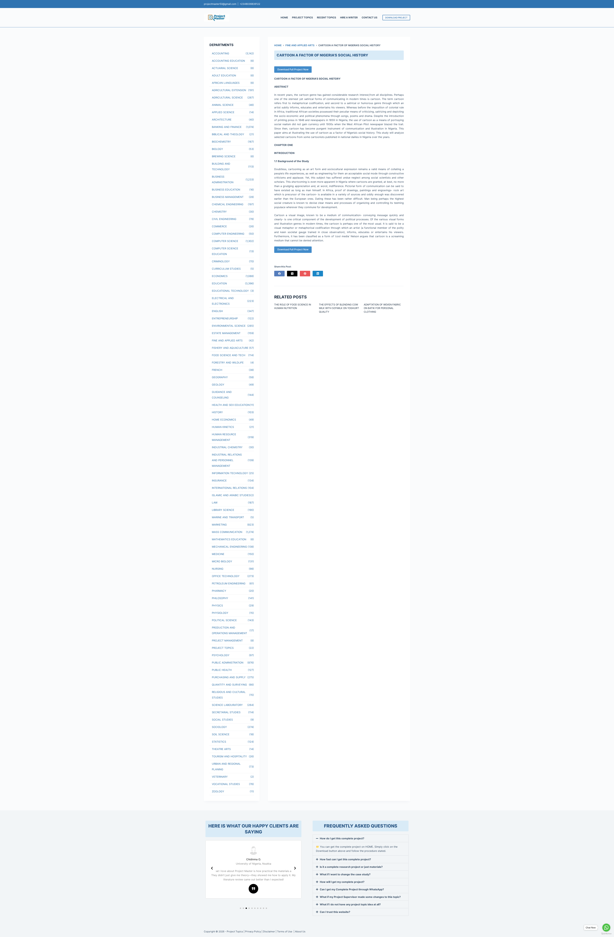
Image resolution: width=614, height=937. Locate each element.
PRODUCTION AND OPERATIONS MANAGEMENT (229, 630)
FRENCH (217, 369)
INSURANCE (219, 480)
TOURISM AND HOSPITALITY (229, 756)
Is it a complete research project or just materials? (351, 866)
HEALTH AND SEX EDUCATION (231, 404)
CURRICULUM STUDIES (226, 268)
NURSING (217, 568)
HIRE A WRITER (349, 17)
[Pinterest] (305, 273)
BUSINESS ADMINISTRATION (222, 179)
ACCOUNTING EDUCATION (228, 60)
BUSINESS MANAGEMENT (228, 197)
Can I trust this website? (335, 912)
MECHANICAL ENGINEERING (229, 546)
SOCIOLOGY (219, 727)
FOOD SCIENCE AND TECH (228, 355)
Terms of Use (285, 931)
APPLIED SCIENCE (223, 112)
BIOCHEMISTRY (221, 141)
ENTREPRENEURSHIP (225, 318)
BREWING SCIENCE (224, 156)
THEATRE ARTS (221, 749)
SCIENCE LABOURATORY (227, 705)
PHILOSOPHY (220, 598)
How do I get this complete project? (342, 838)
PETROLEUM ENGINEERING (228, 583)
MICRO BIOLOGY (222, 561)
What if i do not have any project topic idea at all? (350, 904)
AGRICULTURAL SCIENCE (227, 97)
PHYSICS (217, 605)
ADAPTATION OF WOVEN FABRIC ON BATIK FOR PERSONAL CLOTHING (382, 308)
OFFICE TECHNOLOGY (226, 576)
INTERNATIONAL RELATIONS (229, 487)
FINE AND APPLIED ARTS (227, 340)
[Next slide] (295, 868)
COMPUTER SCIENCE (225, 241)
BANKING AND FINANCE (227, 127)
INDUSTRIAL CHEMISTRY (227, 447)
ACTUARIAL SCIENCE (225, 68)
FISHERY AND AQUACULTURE (230, 347)
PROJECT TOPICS (302, 17)
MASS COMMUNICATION (227, 532)
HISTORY (217, 412)
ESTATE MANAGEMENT (226, 333)
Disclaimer (269, 931)
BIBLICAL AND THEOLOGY (228, 134)
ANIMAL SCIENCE (223, 104)
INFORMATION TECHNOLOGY (230, 473)
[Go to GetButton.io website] (606, 934)
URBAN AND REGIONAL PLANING (226, 766)
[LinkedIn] (318, 273)
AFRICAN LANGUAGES (226, 82)
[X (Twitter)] (292, 273)
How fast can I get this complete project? (345, 859)
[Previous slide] (212, 868)
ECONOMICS (220, 276)
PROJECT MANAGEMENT (227, 640)
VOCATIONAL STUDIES (226, 784)
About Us (300, 931)
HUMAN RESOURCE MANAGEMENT (224, 437)
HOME (284, 17)
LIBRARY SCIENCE (223, 509)
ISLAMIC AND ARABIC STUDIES (231, 495)
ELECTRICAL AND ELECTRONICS (223, 301)
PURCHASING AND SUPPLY (229, 677)
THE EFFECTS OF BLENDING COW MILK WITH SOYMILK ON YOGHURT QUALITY (339, 308)
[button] (240, 908)
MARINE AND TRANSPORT (228, 517)
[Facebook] (279, 273)
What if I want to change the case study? (345, 874)
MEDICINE (218, 554)
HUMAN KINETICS (223, 427)
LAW (214, 502)
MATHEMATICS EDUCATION (229, 539)
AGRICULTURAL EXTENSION (229, 90)
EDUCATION (219, 283)
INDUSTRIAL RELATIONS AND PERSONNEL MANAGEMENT (227, 460)
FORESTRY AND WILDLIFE (228, 362)
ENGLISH (217, 311)
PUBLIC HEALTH (222, 670)
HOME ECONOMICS (224, 419)
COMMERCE (219, 226)
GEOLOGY (218, 384)
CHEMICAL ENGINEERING (227, 204)
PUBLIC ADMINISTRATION (227, 662)
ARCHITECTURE (222, 119)
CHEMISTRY (219, 211)
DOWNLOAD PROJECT (396, 17)
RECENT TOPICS (326, 17)
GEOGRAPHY (220, 377)
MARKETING (219, 524)
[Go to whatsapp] (606, 928)
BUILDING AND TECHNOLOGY (221, 166)
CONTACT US (369, 17)
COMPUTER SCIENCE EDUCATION (225, 251)
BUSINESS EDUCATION (226, 189)
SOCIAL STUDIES (222, 719)
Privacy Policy (253, 931)
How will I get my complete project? (342, 881)
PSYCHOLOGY (220, 655)
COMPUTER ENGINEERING (228, 233)
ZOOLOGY (218, 791)
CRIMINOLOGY (221, 261)
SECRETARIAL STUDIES (226, 712)
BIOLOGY (217, 149)
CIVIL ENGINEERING (224, 219)
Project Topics (235, 931)
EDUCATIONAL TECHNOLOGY (230, 290)
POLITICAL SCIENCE (224, 620)
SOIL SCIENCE (220, 734)
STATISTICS (219, 741)
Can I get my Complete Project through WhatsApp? (352, 889)
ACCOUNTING (220, 53)
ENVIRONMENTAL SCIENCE (229, 325)
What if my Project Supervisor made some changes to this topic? (360, 896)
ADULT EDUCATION (224, 75)
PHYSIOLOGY (220, 612)
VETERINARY (220, 776)
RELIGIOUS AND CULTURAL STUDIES (229, 694)
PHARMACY (219, 590)
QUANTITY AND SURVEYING (229, 684)
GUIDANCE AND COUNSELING (222, 394)
